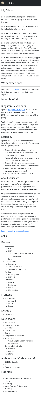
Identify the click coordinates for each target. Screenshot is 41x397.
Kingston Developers (16, 110)
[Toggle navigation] (37, 3)
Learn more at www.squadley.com (15, 231)
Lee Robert (9, 3)
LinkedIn (17, 89)
